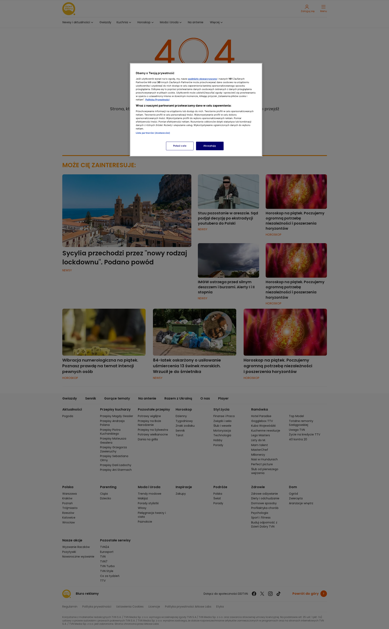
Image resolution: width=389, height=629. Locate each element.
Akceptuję (209, 145)
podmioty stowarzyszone (202, 78)
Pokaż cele (180, 145)
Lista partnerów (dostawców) (153, 132)
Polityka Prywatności (157, 99)
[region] (196, 110)
